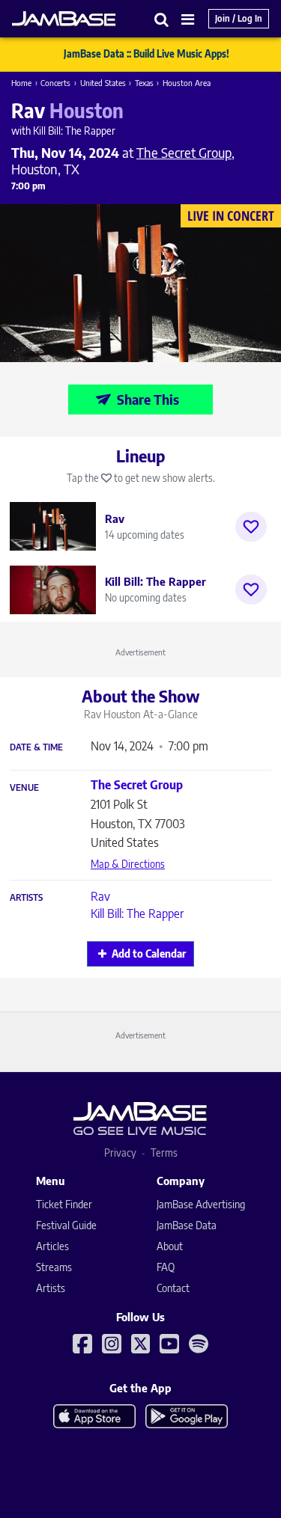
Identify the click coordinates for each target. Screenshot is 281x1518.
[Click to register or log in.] (251, 527)
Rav (100, 896)
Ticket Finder (64, 1204)
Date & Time (36, 747)
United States (103, 83)
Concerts (55, 83)
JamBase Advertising (201, 1204)
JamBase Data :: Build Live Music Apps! (146, 54)
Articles (52, 1246)
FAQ (166, 1267)
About (170, 1246)
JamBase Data (187, 1225)
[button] (162, 19)
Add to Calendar (149, 953)
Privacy (120, 1152)
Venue (24, 787)
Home (21, 83)
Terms (164, 1152)
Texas (144, 83)
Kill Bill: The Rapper (137, 913)
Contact (173, 1288)
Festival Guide (66, 1225)
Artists (26, 897)
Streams (54, 1267)
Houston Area (187, 83)
